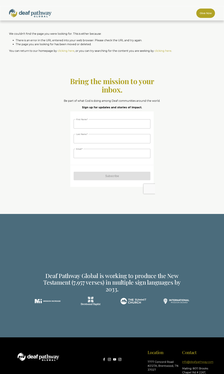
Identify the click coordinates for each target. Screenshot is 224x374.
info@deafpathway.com (197, 361)
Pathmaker (129, 13)
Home (78, 13)
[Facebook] (104, 359)
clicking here (66, 50)
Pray (163, 13)
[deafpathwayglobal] (120, 359)
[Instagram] (109, 359)
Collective (149, 13)
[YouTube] (114, 359)
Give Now (206, 13)
